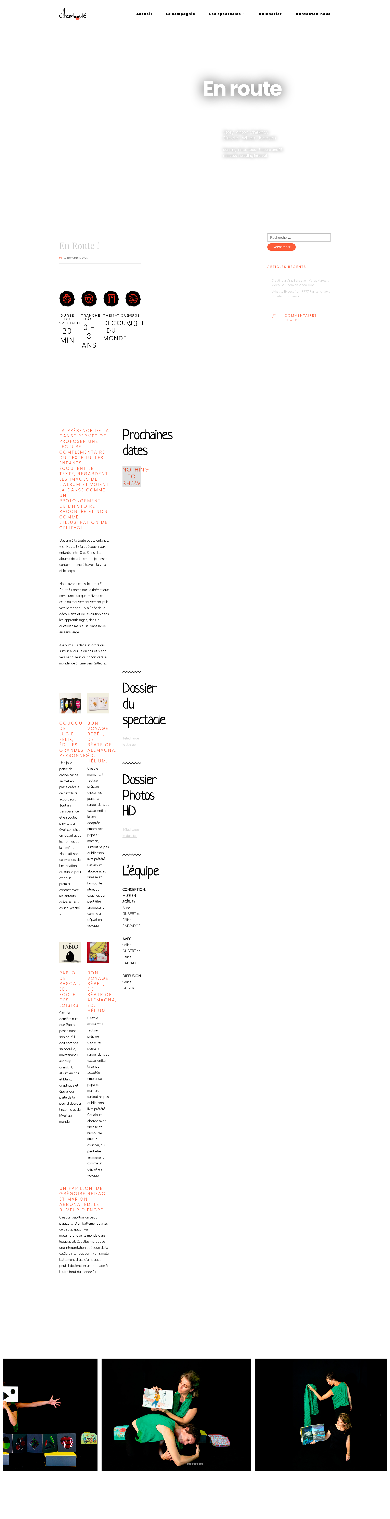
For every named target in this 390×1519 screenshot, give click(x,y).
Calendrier (270, 14)
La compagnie (180, 14)
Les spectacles (225, 14)
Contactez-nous (313, 14)
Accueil (144, 14)
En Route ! (79, 245)
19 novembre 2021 (76, 257)
